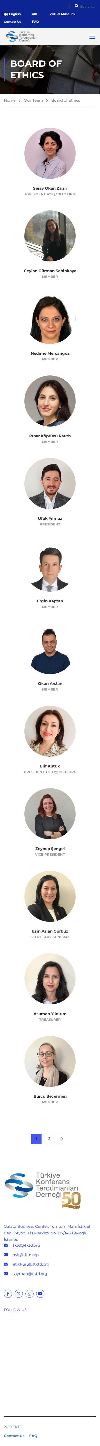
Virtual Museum (62, 14)
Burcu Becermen (50, 1096)
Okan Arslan (50, 683)
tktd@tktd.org (26, 1245)
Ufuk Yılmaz (50, 518)
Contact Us (12, 22)
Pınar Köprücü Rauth (50, 435)
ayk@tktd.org (26, 1254)
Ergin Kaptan (50, 601)
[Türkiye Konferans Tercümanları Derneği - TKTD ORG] (20, 36)
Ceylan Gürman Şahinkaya (50, 270)
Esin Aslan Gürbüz (50, 931)
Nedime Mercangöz (50, 353)
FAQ (35, 22)
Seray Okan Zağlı (50, 188)
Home (10, 100)
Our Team (33, 100)
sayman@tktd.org (30, 1273)
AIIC (35, 14)
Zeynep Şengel (50, 848)
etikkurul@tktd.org (31, 1264)
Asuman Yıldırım (50, 1013)
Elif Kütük (50, 766)
